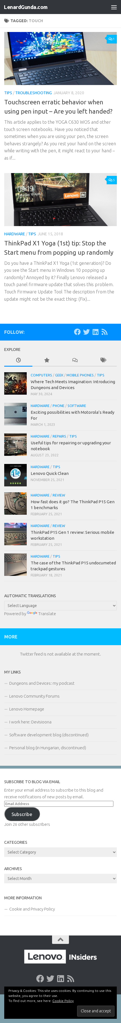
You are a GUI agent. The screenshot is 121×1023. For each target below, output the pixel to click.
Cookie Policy (63, 1001)
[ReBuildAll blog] (104, 331)
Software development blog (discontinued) (49, 734)
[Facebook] (77, 331)
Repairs (59, 436)
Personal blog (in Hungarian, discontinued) (47, 747)
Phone (58, 406)
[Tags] (103, 361)
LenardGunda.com (26, 7)
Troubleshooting (33, 93)
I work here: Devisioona (30, 721)
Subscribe (22, 814)
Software (77, 406)
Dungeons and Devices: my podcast (42, 683)
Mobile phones (80, 375)
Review (59, 495)
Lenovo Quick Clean (50, 473)
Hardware (14, 234)
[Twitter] (86, 331)
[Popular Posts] (46, 361)
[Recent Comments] (74, 361)
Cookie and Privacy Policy (32, 909)
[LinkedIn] (95, 331)
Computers (41, 375)
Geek (59, 375)
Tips (8, 93)
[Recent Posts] (18, 361)
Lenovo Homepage (26, 709)
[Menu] (114, 7)
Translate (47, 613)
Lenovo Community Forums (34, 696)
